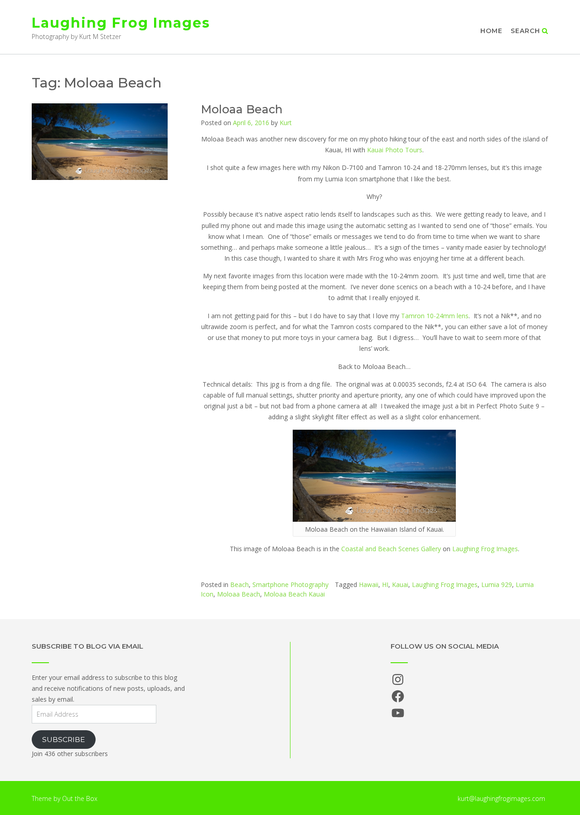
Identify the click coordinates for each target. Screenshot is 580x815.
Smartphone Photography (290, 584)
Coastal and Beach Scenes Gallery (391, 548)
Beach (239, 584)
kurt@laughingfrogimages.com (501, 798)
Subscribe (63, 739)
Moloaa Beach (242, 109)
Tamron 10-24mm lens (435, 315)
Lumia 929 (496, 584)
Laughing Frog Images (121, 23)
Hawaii (368, 584)
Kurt (286, 122)
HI (385, 584)
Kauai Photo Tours (394, 150)
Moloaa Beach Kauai (294, 594)
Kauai (400, 584)
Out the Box (79, 798)
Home (491, 31)
